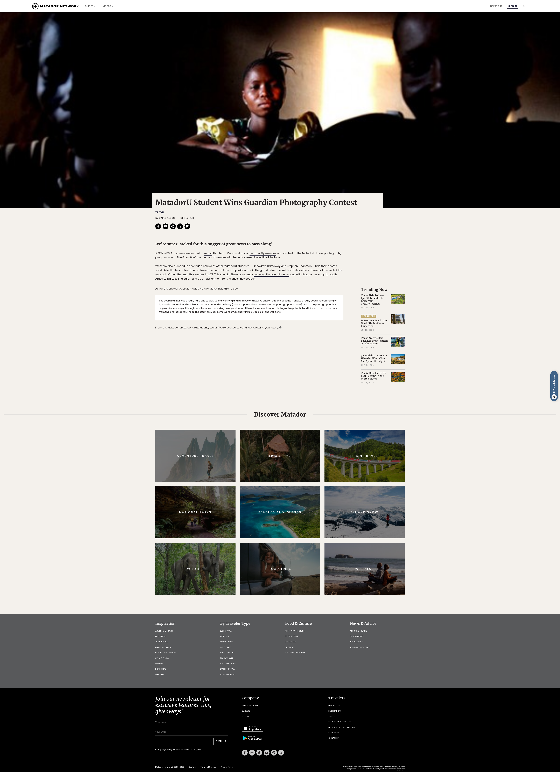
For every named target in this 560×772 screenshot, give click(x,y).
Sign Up (309, 398)
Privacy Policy (297, 405)
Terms (284, 405)
